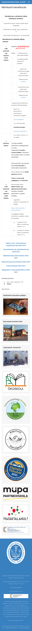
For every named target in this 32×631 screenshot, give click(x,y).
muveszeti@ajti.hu (19, 119)
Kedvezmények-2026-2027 (16, 266)
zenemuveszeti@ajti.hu (20, 131)
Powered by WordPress (11, 628)
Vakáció (9, 284)
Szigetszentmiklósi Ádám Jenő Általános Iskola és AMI (14, 2)
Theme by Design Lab (24, 628)
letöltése (23, 81)
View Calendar (5, 289)
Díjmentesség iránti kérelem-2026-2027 (16, 262)
